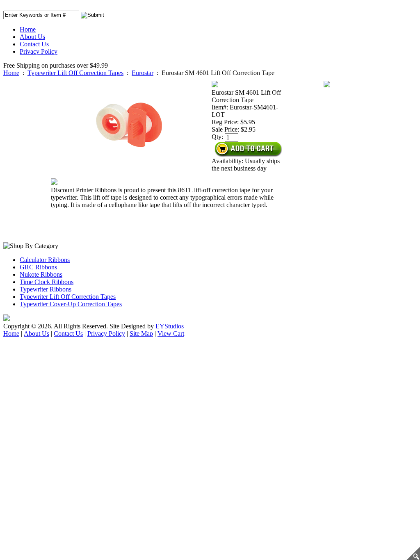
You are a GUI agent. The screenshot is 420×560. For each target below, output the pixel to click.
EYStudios (169, 326)
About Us (32, 36)
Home (28, 29)
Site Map (141, 333)
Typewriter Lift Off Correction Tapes (75, 72)
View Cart (171, 333)
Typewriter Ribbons (45, 289)
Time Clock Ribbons (46, 281)
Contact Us (34, 44)
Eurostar (142, 72)
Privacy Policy (38, 51)
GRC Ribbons (38, 267)
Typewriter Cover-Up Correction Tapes (71, 303)
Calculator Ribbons (45, 259)
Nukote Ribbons (41, 274)
